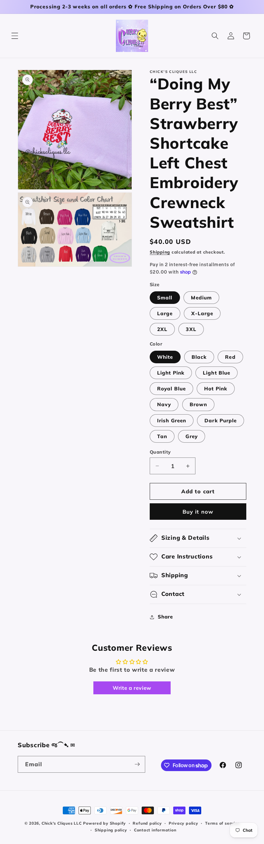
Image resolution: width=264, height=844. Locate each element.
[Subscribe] (137, 764)
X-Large (202, 313)
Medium (201, 298)
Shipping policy (111, 830)
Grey (191, 436)
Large (165, 313)
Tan (162, 436)
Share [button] (165, 617)
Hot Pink (215, 389)
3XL (191, 329)
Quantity (160, 452)
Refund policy (147, 823)
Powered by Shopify (104, 823)
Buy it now (198, 511)
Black (199, 357)
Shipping (160, 252)
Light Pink (170, 373)
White (165, 357)
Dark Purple (220, 420)
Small (165, 298)
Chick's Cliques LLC (62, 823)
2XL (162, 329)
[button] (15, 36)
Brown (198, 404)
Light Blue (216, 373)
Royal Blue (171, 389)
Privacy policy (183, 823)
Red (230, 357)
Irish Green (171, 420)
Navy (164, 404)
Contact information (155, 830)
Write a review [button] (132, 688)
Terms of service (222, 823)
